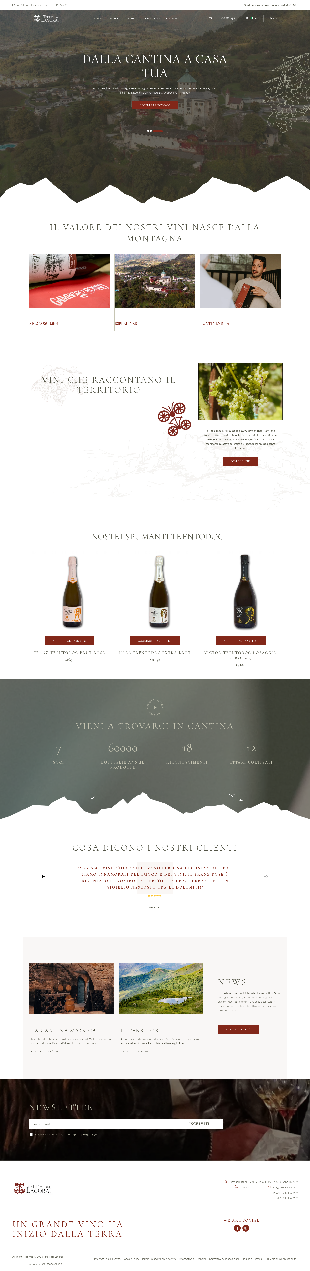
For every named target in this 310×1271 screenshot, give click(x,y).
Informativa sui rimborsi (192, 1258)
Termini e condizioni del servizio (159, 1258)
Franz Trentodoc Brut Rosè (69, 652)
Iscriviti (199, 1124)
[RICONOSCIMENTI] (69, 292)
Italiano (270, 18)
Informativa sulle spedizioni (223, 1258)
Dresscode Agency (52, 1263)
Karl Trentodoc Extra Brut (155, 652)
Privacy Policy (89, 1134)
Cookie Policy (131, 1258)
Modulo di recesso (252, 1258)
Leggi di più (42, 1051)
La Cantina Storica (64, 1031)
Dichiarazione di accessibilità (280, 1258)
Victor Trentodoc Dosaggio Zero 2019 (240, 655)
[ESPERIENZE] (155, 292)
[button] (210, 18)
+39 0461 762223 (249, 1187)
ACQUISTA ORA (155, 83)
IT (247, 18)
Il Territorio (143, 1031)
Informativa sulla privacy (107, 1258)
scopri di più (240, 461)
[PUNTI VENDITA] (240, 292)
